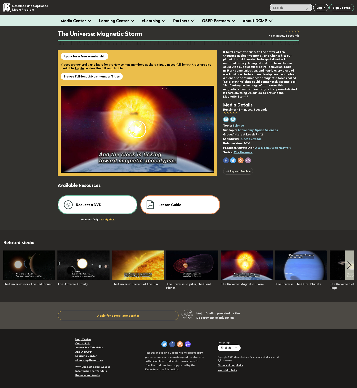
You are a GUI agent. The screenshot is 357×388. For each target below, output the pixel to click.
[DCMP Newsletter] (188, 344)
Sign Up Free (342, 7)
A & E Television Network (273, 148)
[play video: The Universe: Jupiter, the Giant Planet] (192, 279)
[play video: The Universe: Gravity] (83, 279)
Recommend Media (87, 375)
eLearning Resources (89, 360)
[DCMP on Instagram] (180, 344)
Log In (79, 68)
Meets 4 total (251, 139)
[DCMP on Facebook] (172, 344)
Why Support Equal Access (92, 366)
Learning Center (114, 20)
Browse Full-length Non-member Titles (92, 76)
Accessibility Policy (227, 370)
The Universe (243, 152)
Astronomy (246, 130)
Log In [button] (320, 7)
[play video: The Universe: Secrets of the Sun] (138, 279)
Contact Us (82, 343)
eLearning (151, 20)
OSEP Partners (216, 20)
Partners (181, 20)
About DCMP (255, 20)
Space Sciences (266, 130)
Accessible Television (89, 347)
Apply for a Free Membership (84, 56)
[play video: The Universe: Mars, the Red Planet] (29, 279)
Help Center (83, 339)
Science (238, 125)
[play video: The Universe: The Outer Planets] (301, 279)
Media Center (73, 20)
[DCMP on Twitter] (164, 344)
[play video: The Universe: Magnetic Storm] (247, 279)
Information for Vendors (91, 371)
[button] (226, 160)
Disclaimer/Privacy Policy (230, 365)
